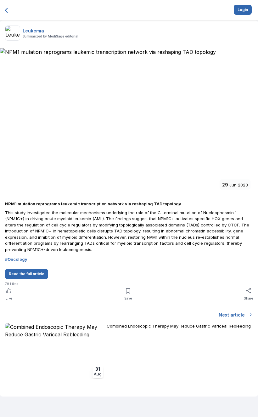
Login (243, 9)
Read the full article (26, 273)
